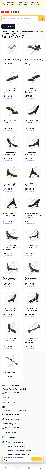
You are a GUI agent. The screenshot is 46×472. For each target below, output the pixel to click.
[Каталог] (17, 468)
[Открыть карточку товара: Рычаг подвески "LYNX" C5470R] (12, 268)
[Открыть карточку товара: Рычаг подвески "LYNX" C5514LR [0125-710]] (34, 328)
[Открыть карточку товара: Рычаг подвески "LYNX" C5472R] (12, 298)
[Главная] (6, 468)
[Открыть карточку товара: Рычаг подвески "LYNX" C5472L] (34, 268)
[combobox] (23, 18)
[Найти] (41, 18)
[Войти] (39, 468)
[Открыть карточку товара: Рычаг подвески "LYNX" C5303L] (34, 110)
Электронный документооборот (19, 451)
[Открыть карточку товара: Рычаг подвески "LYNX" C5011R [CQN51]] (12, 110)
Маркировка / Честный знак (17, 447)
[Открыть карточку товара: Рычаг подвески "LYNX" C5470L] (34, 235)
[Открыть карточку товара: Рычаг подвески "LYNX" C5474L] (34, 298)
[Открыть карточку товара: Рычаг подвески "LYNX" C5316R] (12, 173)
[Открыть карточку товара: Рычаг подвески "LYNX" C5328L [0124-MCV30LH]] (34, 203)
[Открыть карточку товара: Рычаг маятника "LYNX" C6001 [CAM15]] (12, 48)
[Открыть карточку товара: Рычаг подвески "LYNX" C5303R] (12, 142)
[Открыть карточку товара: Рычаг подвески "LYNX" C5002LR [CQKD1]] (12, 78)
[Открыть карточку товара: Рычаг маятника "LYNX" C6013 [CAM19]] (34, 48)
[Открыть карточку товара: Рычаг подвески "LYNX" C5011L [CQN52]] (34, 78)
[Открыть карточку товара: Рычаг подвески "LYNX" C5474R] (12, 328)
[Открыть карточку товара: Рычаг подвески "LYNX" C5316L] (34, 142)
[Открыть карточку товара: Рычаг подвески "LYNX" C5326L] (34, 173)
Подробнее (8, 460)
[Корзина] (28, 468)
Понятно (36, 459)
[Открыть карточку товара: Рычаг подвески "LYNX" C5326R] (12, 203)
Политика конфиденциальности (18, 455)
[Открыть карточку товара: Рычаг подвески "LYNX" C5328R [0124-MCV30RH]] (12, 235)
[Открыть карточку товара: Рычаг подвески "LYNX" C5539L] (12, 361)
